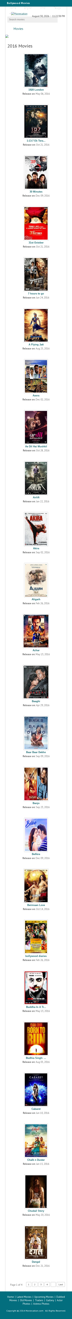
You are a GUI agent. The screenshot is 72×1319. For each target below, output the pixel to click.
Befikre (36, 854)
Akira (36, 548)
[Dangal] (36, 1241)
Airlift (36, 497)
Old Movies (26, 1300)
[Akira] (36, 528)
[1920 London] (36, 69)
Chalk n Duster (36, 1159)
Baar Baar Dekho (36, 752)
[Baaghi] (36, 681)
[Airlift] (36, 477)
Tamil (12, 14)
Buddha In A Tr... (36, 1007)
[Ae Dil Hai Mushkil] (36, 426)
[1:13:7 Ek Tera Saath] (36, 120)
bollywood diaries (36, 956)
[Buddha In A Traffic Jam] (36, 987)
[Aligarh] (36, 579)
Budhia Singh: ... (36, 1058)
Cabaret (36, 1109)
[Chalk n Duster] (36, 1139)
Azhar (36, 650)
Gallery (50, 1300)
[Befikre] (36, 834)
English (28, 8)
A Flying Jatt (36, 344)
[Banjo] (36, 783)
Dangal (36, 1261)
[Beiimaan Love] (36, 885)
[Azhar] (36, 630)
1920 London (36, 89)
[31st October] (36, 222)
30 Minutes (36, 191)
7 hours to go (36, 293)
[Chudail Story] (36, 1190)
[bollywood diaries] (36, 936)
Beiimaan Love (36, 905)
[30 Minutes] (36, 171)
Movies (18, 29)
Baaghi (36, 701)
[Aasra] (36, 375)
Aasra (36, 395)
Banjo (36, 803)
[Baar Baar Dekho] (36, 732)
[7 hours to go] (36, 273)
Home (13, 8)
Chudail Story (36, 1210)
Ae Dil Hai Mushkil (36, 446)
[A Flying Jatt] (36, 324)
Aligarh (36, 599)
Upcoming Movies (44, 1297)
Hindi (43, 8)
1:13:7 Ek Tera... (36, 140)
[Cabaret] (36, 1088)
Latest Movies (24, 1297)
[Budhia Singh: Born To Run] (36, 1037)
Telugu (57, 8)
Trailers (39, 1300)
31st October (36, 242)
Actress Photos (41, 1303)
